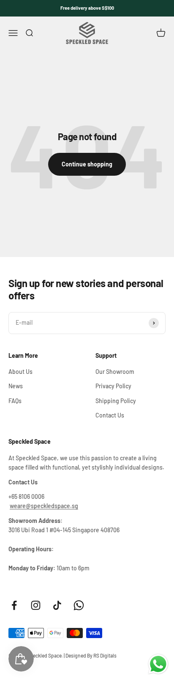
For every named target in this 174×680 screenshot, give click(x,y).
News (15, 386)
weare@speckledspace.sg (44, 505)
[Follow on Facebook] (14, 605)
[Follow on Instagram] (35, 605)
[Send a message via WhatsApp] (158, 664)
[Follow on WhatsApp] (78, 605)
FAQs (15, 400)
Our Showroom (114, 371)
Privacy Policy (113, 386)
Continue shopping (87, 164)
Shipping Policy (115, 400)
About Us (20, 371)
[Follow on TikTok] (57, 605)
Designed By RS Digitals (91, 655)
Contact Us (109, 415)
